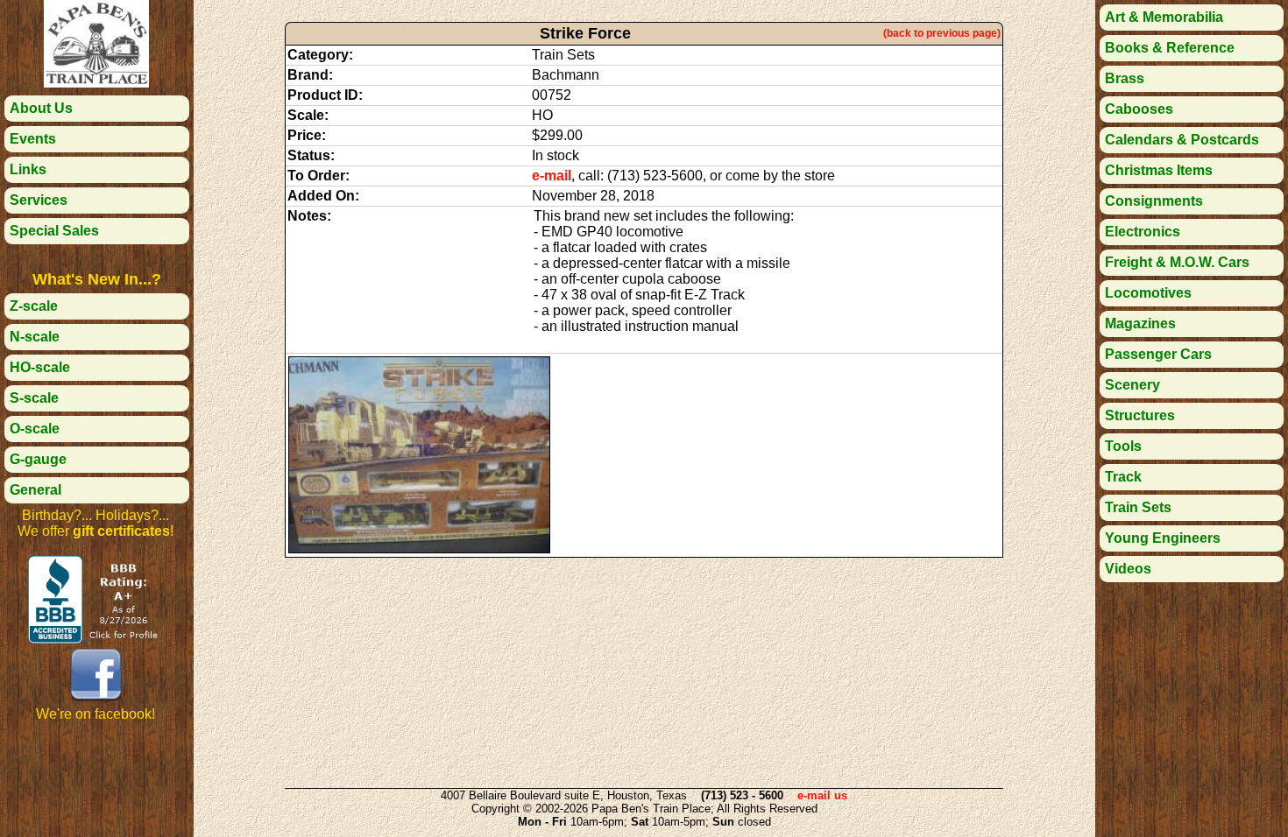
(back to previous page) (942, 33)
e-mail (551, 175)
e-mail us (822, 795)
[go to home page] (96, 82)
